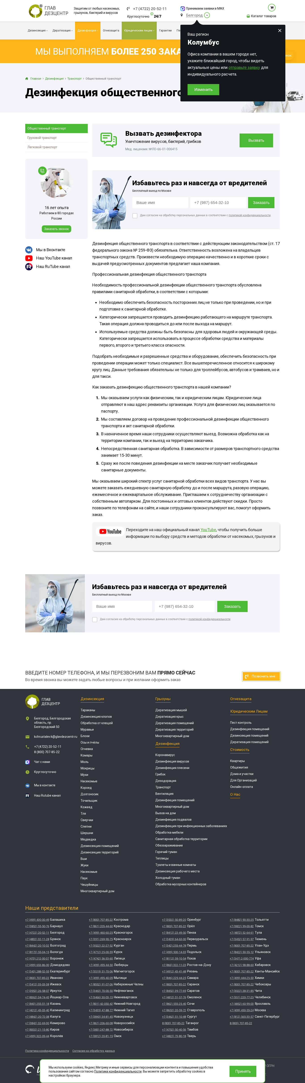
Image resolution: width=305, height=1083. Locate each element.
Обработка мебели (169, 832)
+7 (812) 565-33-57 (242, 1016)
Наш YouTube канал (54, 258)
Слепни (86, 826)
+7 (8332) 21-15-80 (37, 1029)
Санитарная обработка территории (181, 839)
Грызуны (163, 699)
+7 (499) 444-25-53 (242, 978)
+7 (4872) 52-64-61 (242, 932)
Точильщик (89, 800)
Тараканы (88, 710)
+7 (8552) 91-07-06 (101, 984)
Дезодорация (165, 781)
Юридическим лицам (248, 711)
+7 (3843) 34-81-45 (101, 1016)
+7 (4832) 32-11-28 (37, 939)
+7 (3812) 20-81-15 (101, 1036)
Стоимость (239, 749)
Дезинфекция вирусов (172, 761)
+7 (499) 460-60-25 (101, 932)
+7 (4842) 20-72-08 (37, 1016)
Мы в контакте (44, 785)
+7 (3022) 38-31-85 (242, 991)
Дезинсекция (92, 699)
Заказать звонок (56, 229)
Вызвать (256, 140)
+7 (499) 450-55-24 (242, 1010)
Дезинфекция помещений (174, 800)
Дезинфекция (167, 743)
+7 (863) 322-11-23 (174, 965)
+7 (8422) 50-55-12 (242, 952)
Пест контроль (241, 722)
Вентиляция (164, 793)
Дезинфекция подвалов (173, 819)
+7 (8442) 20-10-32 (37, 945)
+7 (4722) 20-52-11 (150, 9)
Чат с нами (42, 762)
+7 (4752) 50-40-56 (174, 1029)
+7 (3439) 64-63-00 (174, 939)
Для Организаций (243, 780)
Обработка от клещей (97, 723)
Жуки (84, 865)
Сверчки (87, 820)
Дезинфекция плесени (172, 768)
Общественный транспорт (46, 128)
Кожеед (86, 807)
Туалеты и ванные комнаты (175, 865)
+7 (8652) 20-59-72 (174, 1010)
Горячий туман (166, 852)
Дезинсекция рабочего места (177, 871)
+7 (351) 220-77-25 (242, 997)
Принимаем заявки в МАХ (205, 8)
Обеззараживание (169, 845)
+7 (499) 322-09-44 (37, 1036)
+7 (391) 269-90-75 (101, 939)
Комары (86, 755)
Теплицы (162, 858)
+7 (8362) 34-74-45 (37, 997)
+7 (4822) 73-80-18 (174, 1036)
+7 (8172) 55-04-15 (37, 952)
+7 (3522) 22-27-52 (101, 945)
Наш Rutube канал (47, 795)
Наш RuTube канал (53, 266)
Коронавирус (165, 755)
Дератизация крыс (169, 716)
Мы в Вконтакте (50, 249)
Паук (84, 878)
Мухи (84, 775)
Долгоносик (89, 794)
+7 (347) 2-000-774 (242, 958)
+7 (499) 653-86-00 (37, 965)
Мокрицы (87, 768)
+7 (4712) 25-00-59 (101, 952)
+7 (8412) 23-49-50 (174, 932)
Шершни (87, 833)
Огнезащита (240, 699)
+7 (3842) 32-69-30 (37, 1023)
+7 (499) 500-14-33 (174, 952)
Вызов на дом (165, 813)
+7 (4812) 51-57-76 (174, 997)
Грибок (160, 774)
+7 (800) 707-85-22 (37, 978)
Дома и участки (241, 774)
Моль (85, 762)
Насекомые (89, 781)
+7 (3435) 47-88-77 (101, 1010)
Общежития (239, 767)
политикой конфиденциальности (250, 215)
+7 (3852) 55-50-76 (37, 926)
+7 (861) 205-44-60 (101, 926)
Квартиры (237, 761)
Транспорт (163, 787)
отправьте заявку (244, 67)
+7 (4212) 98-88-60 (242, 965)
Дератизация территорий (174, 729)
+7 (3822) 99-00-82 (242, 926)
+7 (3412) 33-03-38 (37, 984)
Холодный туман (167, 878)
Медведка (88, 839)
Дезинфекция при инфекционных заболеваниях (191, 826)
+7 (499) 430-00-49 (37, 919)
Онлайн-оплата (241, 787)
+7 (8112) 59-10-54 (174, 958)
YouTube (208, 529)
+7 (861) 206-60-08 (101, 1023)
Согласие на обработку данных (93, 1050)
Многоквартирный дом (97, 891)
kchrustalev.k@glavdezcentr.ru (55, 736)
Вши (84, 859)
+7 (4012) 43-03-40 (37, 1010)
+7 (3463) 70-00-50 (101, 991)
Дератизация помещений (174, 723)
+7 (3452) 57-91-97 (242, 939)
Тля (83, 813)
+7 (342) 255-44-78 (174, 945)
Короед (86, 787)
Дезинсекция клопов (96, 716)
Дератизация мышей (171, 710)
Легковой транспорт (42, 147)
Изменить (203, 89)
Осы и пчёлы (90, 742)
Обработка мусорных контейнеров (180, 884)
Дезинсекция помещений (100, 846)
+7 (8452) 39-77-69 (174, 991)
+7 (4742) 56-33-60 (101, 958)
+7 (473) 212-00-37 (37, 958)
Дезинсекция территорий (100, 852)
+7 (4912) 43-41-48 (174, 971)
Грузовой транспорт (42, 138)
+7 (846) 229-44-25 (174, 978)
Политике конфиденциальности (118, 1071)
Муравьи (87, 729)
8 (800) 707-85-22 (47, 752)
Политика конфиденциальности (47, 1050)
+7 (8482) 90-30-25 (242, 919)
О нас (235, 794)
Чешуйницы (89, 884)
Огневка (87, 749)
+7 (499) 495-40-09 (101, 978)
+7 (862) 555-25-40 (174, 1003)
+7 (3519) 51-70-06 (101, 971)
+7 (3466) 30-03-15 (101, 997)
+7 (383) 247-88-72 (101, 1029)
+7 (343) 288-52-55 (37, 971)
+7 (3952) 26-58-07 (37, 991)
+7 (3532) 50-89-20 (174, 919)
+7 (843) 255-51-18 (37, 1003)
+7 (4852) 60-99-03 (242, 1003)
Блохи (85, 736)
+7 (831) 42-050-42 (101, 1003)
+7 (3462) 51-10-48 (174, 1016)
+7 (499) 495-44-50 (101, 965)
